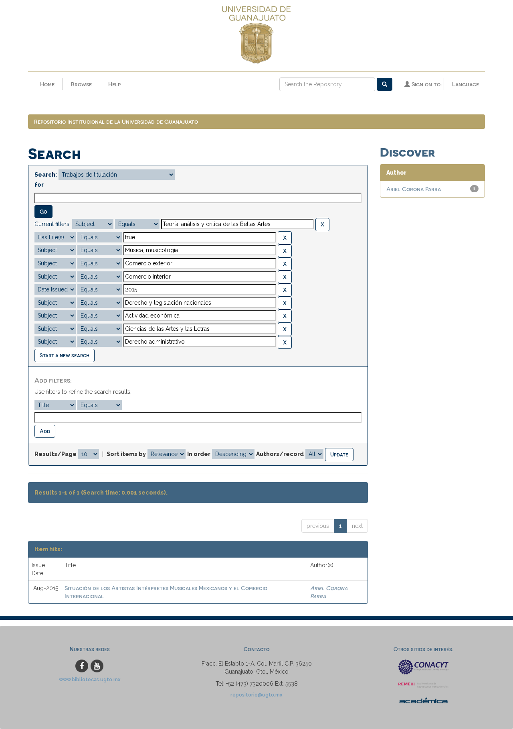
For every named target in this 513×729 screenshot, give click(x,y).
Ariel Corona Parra (413, 188)
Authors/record (280, 454)
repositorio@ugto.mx (256, 695)
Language (465, 84)
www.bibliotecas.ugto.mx (90, 679)
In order (198, 454)
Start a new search (64, 355)
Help (114, 84)
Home (47, 84)
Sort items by (126, 454)
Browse (81, 84)
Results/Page (55, 454)
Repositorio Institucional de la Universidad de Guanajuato (116, 121)
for (39, 184)
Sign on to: (426, 84)
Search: (45, 174)
